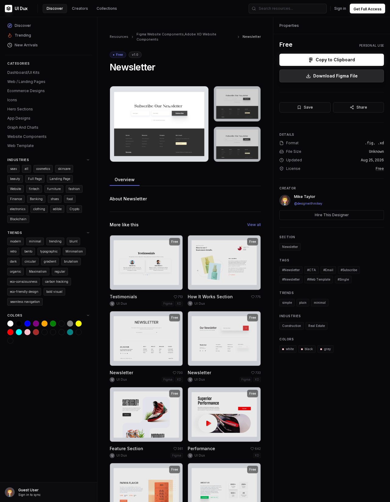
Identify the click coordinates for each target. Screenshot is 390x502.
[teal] (70, 332)
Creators (80, 8)
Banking (36, 199)
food (70, 199)
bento (28, 251)
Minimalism (74, 251)
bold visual (54, 291)
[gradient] (61, 332)
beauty (15, 179)
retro (13, 251)
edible (57, 209)
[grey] (70, 324)
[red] (10, 332)
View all (254, 224)
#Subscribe (349, 270)
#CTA (311, 270)
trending (55, 241)
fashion (74, 189)
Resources (119, 36)
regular (60, 271)
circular (30, 261)
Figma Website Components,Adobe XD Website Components (176, 36)
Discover (55, 8)
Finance (16, 199)
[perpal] (61, 324)
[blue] (27, 324)
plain (303, 302)
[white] (10, 324)
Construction (291, 326)
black (309, 349)
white (290, 349)
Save (308, 107)
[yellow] (79, 324)
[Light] (79, 332)
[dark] (44, 332)
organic (15, 271)
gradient (50, 261)
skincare (64, 168)
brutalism (71, 261)
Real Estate (316, 326)
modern (15, 241)
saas (13, 168)
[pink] (27, 332)
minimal (35, 241)
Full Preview (189, 154)
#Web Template (318, 279)
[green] (53, 324)
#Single (343, 279)
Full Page (35, 179)
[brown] (36, 332)
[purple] (36, 324)
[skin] (53, 332)
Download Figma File (335, 75)
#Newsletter (291, 270)
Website (15, 189)
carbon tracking (56, 281)
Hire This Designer (332, 215)
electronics (17, 209)
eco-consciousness (23, 281)
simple (287, 302)
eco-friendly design (24, 291)
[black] (19, 324)
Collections (107, 8)
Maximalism (38, 271)
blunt (73, 241)
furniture (54, 189)
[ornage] (10, 341)
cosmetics (43, 168)
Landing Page (60, 179)
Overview (125, 179)
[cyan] (19, 332)
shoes (55, 199)
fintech (34, 189)
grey (327, 349)
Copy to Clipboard (335, 59)
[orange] (44, 324)
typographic (49, 251)
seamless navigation (25, 301)
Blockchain (18, 219)
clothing (39, 209)
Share (361, 107)
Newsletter (290, 247)
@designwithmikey (308, 203)
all (26, 168)
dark (13, 261)
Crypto (74, 209)
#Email (328, 270)
